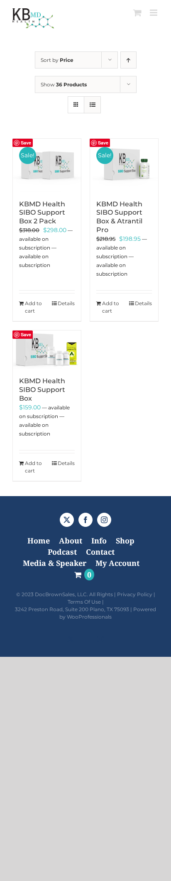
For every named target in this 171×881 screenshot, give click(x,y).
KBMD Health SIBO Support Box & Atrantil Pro (119, 217)
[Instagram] (104, 520)
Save (26, 142)
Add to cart (33, 307)
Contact (100, 552)
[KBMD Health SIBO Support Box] (47, 349)
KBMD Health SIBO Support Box (42, 389)
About (70, 541)
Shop (125, 541)
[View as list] (92, 105)
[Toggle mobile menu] (154, 12)
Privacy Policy (134, 594)
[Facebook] (85, 520)
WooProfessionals (89, 617)
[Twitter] (67, 520)
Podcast (62, 552)
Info (99, 541)
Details (66, 303)
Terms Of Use (84, 602)
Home (38, 541)
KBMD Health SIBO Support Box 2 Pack (42, 212)
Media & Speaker (54, 563)
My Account (117, 563)
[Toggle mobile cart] (137, 12)
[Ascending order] (128, 60)
